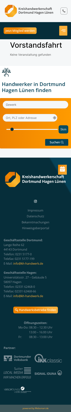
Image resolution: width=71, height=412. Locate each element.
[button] (56, 142)
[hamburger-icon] (63, 31)
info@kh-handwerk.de (28, 264)
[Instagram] (35, 201)
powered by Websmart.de (36, 408)
